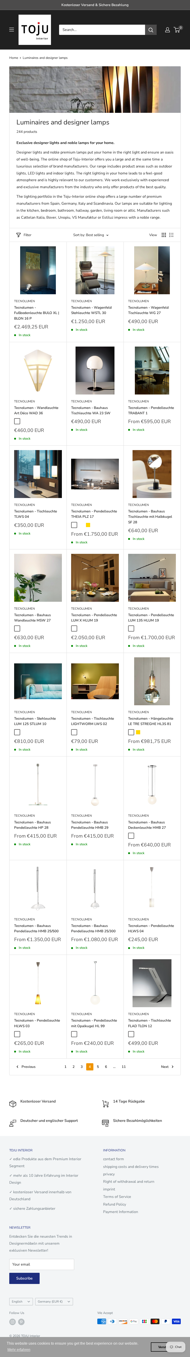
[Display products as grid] (164, 235)
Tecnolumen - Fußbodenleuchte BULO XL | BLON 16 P (36, 313)
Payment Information (120, 1211)
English (17, 1301)
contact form (113, 1159)
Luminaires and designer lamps (45, 58)
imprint (109, 1189)
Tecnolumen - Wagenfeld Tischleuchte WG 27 (148, 310)
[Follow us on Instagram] (12, 1322)
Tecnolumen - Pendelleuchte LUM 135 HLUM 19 (151, 618)
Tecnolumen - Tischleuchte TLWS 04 (35, 514)
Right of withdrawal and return (128, 1181)
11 (124, 1066)
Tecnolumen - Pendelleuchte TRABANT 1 (151, 410)
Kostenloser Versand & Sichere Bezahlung (95, 5)
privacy (109, 1174)
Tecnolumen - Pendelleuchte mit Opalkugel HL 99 (94, 1023)
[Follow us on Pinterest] (21, 1322)
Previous (28, 1066)
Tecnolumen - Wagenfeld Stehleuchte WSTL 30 (91, 310)
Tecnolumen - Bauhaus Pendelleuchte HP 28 (32, 825)
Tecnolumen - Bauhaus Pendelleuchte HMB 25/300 (93, 928)
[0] (177, 30)
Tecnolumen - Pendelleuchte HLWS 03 (37, 1023)
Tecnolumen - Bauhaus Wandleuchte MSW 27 (32, 618)
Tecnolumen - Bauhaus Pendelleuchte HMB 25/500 (36, 928)
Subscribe (24, 1278)
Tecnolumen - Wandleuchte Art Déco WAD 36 (36, 410)
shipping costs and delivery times (131, 1166)
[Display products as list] (171, 235)
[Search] (151, 30)
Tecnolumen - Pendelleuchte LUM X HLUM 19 (94, 618)
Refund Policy (114, 1204)
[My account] (167, 29)
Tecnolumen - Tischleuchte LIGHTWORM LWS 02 (92, 721)
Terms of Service (117, 1196)
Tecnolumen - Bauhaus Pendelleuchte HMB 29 (89, 825)
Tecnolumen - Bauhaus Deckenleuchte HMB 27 (147, 825)
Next (164, 1066)
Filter (27, 235)
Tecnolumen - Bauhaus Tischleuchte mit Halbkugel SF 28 (150, 517)
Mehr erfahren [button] (18, 1350)
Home (13, 58)
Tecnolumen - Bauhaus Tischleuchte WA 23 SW (91, 410)
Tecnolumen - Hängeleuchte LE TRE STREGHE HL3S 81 (150, 721)
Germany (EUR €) (50, 1301)
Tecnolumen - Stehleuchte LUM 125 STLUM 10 (35, 721)
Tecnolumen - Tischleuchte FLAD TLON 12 (149, 1023)
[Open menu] (11, 29)
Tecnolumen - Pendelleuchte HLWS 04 (151, 928)
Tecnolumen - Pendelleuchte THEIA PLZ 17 (94, 514)
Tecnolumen (24, 301)
